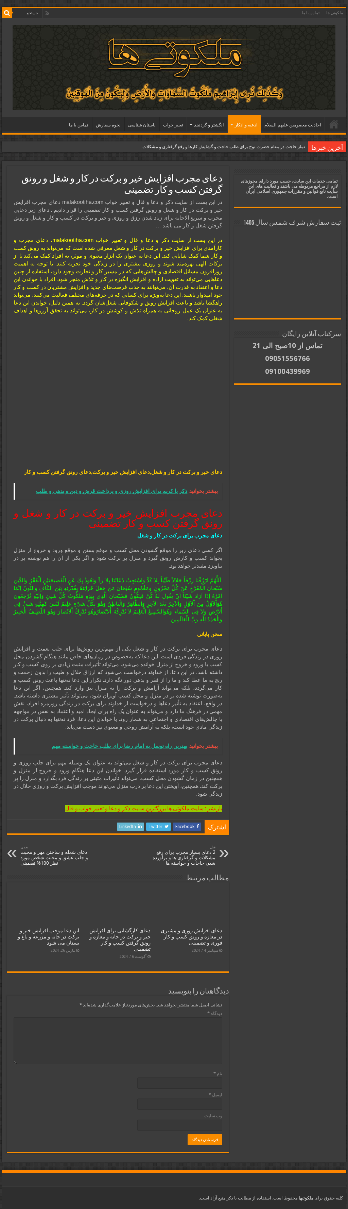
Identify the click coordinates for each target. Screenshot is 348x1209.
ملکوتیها (305, 1198)
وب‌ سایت (213, 1115)
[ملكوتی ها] (174, 66)
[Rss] (47, 13)
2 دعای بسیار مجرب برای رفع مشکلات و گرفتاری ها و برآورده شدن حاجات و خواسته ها (184, 855)
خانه (334, 124)
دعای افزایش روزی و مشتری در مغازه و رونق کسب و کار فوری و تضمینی (191, 937)
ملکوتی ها (334, 13)
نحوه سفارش (108, 124)
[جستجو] (7, 13)
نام (217, 1073)
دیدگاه (214, 1013)
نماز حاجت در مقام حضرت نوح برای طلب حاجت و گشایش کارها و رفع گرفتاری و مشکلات (223, 146)
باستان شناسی (142, 124)
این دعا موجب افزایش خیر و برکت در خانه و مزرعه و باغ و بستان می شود (48, 937)
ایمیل (215, 1094)
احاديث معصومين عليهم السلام (292, 124)
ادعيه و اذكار (246, 124)
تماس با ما (310, 13)
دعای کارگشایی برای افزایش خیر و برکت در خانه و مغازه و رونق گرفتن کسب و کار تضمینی (120, 940)
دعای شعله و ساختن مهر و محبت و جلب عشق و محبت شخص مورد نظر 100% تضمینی (54, 855)
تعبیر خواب (173, 124)
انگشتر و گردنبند (209, 124)
